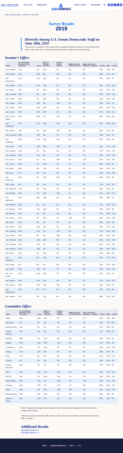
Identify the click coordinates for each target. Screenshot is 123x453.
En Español (96, 5)
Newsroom (41, 5)
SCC (79, 445)
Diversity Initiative (31, 15)
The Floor (27, 5)
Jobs (44, 445)
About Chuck (80, 5)
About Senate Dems (9, 5)
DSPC (72, 445)
